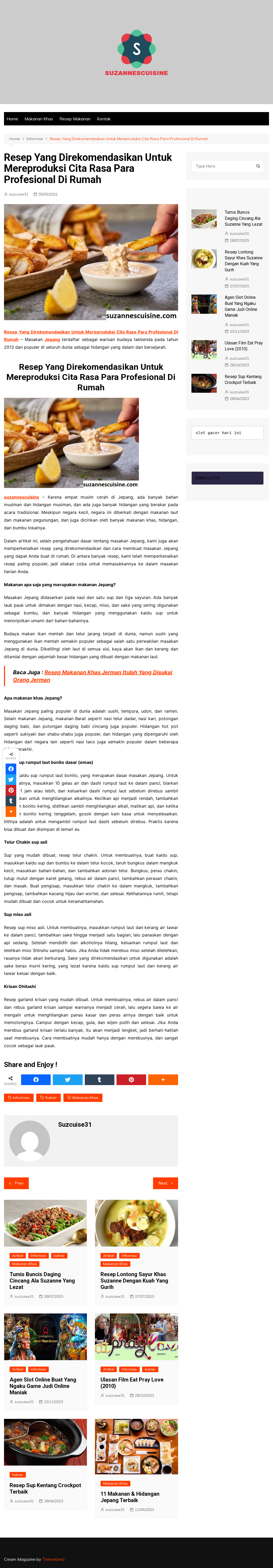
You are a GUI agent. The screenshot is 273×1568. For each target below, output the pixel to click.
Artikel (17, 1255)
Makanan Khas (39, 118)
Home (12, 118)
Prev (19, 1183)
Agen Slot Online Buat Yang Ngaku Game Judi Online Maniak (43, 1386)
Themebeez (53, 1559)
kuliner (51, 1097)
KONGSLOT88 (208, 478)
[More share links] (163, 1079)
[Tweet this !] (67, 1079)
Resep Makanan (75, 118)
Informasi (21, 1097)
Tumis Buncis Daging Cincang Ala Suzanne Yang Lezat (42, 1280)
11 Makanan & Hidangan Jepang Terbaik (130, 1497)
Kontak (104, 118)
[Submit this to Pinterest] (131, 1079)
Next (162, 1183)
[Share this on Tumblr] (99, 1079)
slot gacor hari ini (218, 432)
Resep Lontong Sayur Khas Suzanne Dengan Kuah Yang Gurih (134, 1280)
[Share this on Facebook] (36, 1079)
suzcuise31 (18, 194)
